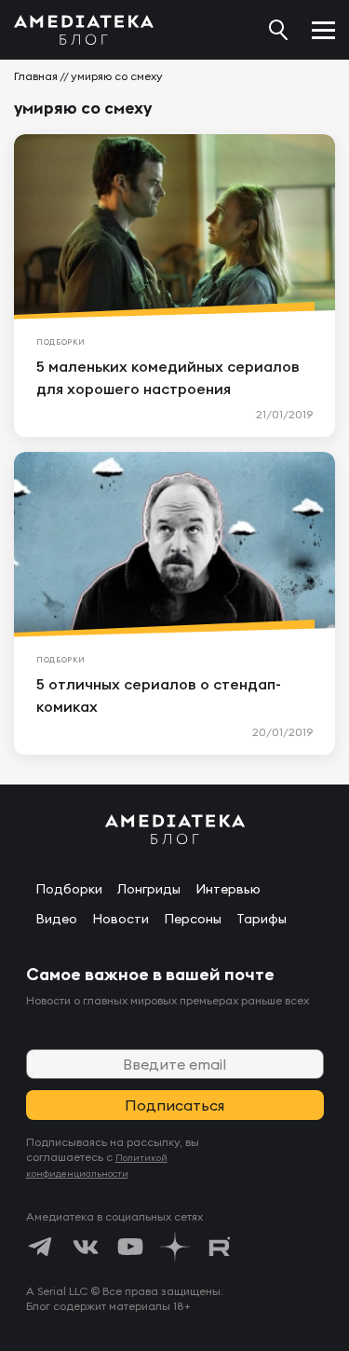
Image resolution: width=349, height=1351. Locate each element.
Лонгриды (149, 888)
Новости (120, 918)
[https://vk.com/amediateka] (86, 1247)
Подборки (68, 888)
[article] (174, 285)
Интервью (228, 888)
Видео (56, 918)
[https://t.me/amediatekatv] (41, 1247)
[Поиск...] (278, 30)
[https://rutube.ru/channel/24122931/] (220, 1247)
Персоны (192, 918)
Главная (36, 76)
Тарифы (261, 918)
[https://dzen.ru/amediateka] (175, 1247)
